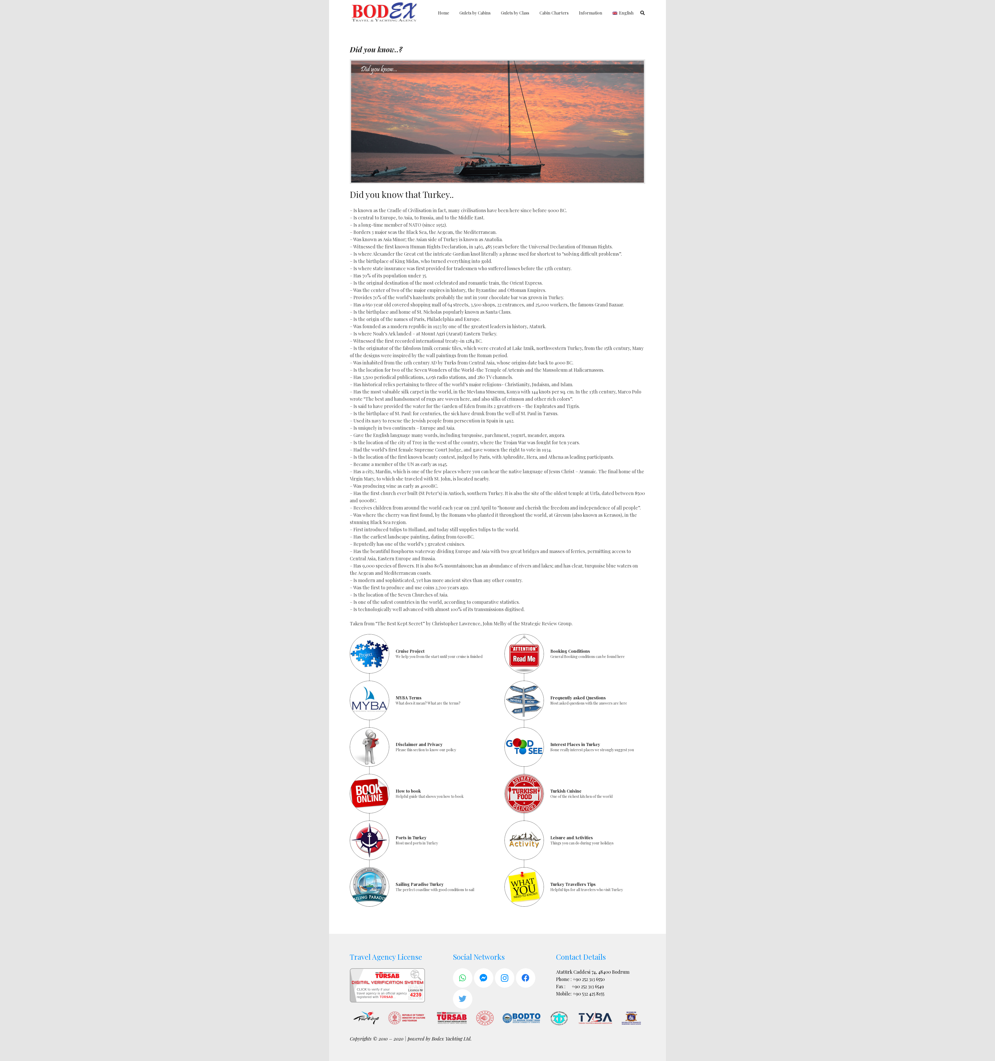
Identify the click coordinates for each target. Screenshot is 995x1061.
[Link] (385, 13)
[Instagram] (504, 978)
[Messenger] (483, 978)
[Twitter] (462, 999)
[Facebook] (525, 978)
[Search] (642, 12)
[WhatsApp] (462, 978)
